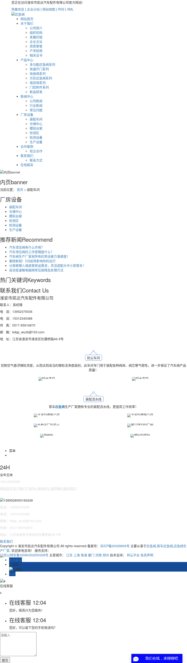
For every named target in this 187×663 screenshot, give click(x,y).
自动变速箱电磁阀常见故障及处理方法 (36, 270)
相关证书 (36, 55)
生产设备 (36, 142)
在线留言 (27, 164)
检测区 (34, 132)
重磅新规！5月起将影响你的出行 (32, 261)
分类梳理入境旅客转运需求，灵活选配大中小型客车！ (47, 265)
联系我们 (27, 155)
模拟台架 (36, 128)
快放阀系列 (38, 73)
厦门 (91, 555)
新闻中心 (27, 96)
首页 (20, 189)
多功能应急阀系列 (42, 64)
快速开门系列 (39, 69)
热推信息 (17, 9)
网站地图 (48, 9)
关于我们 (27, 23)
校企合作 (36, 151)
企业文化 (36, 41)
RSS (61, 9)
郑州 (106, 555)
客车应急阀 (165, 546)
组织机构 (36, 32)
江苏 (69, 555)
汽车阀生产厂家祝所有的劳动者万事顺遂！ (39, 256)
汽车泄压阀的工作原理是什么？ (31, 251)
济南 (98, 555)
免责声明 (146, 555)
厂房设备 (27, 114)
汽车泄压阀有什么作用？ (26, 247)
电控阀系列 (38, 82)
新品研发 (36, 91)
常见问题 (36, 110)
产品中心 (27, 59)
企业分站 (33, 9)
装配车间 (36, 119)
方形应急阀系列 (41, 78)
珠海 (84, 555)
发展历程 (36, 37)
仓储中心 (36, 123)
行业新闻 (36, 105)
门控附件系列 (39, 87)
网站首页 (27, 18)
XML (70, 9)
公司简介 (36, 28)
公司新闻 (36, 100)
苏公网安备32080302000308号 (26, 555)
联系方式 (36, 160)
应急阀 (151, 546)
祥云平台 (133, 555)
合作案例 (27, 146)
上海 (76, 555)
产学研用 (36, 50)
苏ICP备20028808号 (115, 546)
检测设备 (36, 137)
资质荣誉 (36, 46)
